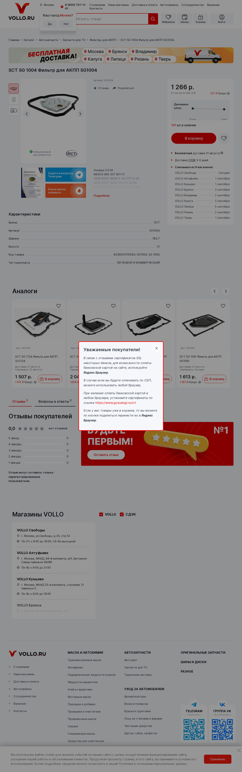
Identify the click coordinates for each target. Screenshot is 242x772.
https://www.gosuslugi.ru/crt (115, 402)
